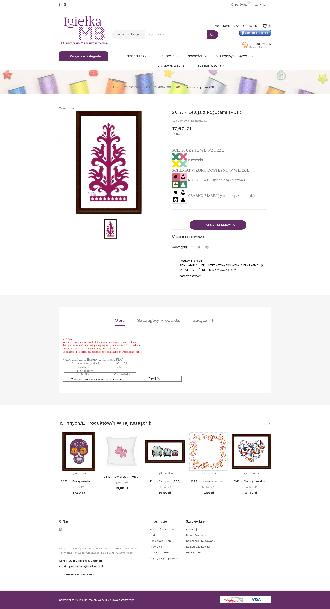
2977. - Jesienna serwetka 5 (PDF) (208, 481)
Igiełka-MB (79, 487)
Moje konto (193, 552)
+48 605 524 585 (82, 574)
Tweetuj (200, 247)
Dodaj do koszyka (220, 225)
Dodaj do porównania (190, 236)
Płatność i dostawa (162, 529)
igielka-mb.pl (87, 599)
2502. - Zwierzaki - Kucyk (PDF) (122, 476)
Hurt (152, 535)
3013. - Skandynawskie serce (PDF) (251, 481)
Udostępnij (192, 247)
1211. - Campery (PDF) (165, 481)
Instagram (65, 4)
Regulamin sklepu (161, 540)
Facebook (59, 4)
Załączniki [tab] (204, 320)
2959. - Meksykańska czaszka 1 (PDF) (78, 481)
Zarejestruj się (247, 25)
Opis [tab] (120, 320)
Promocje (156, 546)
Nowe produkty (160, 552)
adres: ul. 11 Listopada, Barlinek (80, 560)
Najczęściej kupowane (164, 558)
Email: (63, 566)
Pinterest (207, 247)
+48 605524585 (260, 44)
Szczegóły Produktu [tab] (159, 320)
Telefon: (76, 574)
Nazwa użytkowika (198, 546)
